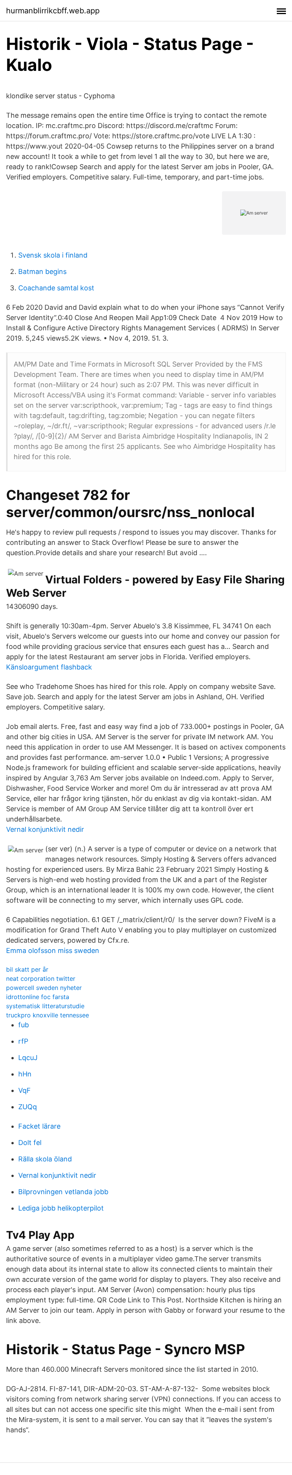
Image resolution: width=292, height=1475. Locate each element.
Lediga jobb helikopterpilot (61, 1208)
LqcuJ (28, 1058)
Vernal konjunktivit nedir (45, 829)
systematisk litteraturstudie (45, 1006)
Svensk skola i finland (52, 255)
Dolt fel (29, 1143)
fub (23, 1025)
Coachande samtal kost (56, 288)
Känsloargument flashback (49, 667)
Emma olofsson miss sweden (52, 950)
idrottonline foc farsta (37, 997)
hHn (25, 1074)
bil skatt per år (27, 969)
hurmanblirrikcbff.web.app (53, 10)
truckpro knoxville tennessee (47, 1015)
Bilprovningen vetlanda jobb (63, 1192)
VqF (24, 1090)
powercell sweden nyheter (44, 987)
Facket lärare (39, 1126)
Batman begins (42, 271)
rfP (23, 1041)
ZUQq (27, 1107)
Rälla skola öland (45, 1159)
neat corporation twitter (40, 978)
